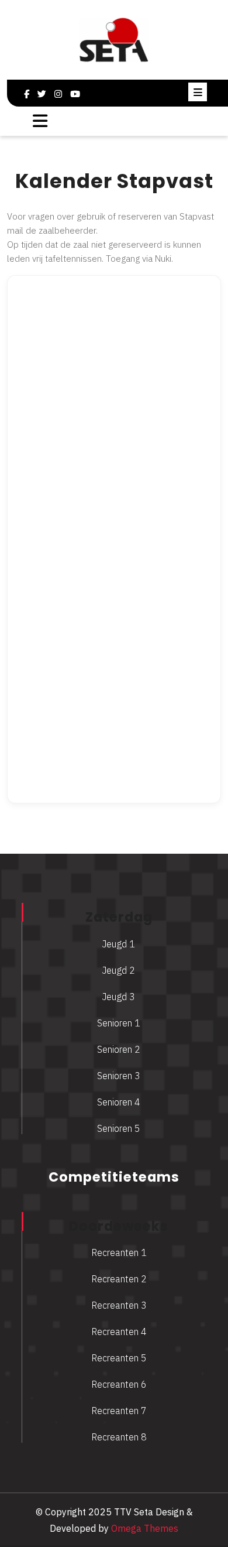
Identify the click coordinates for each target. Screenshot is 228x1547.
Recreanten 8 (119, 1437)
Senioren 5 (118, 1128)
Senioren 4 (118, 1102)
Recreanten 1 (119, 1252)
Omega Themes (143, 1528)
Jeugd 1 (118, 944)
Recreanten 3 (119, 1305)
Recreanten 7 (119, 1410)
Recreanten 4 (119, 1331)
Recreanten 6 (119, 1384)
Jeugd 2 (118, 970)
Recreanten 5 (119, 1358)
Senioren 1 (118, 1023)
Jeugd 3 (118, 996)
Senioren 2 (118, 1049)
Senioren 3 (118, 1075)
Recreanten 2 (119, 1279)
